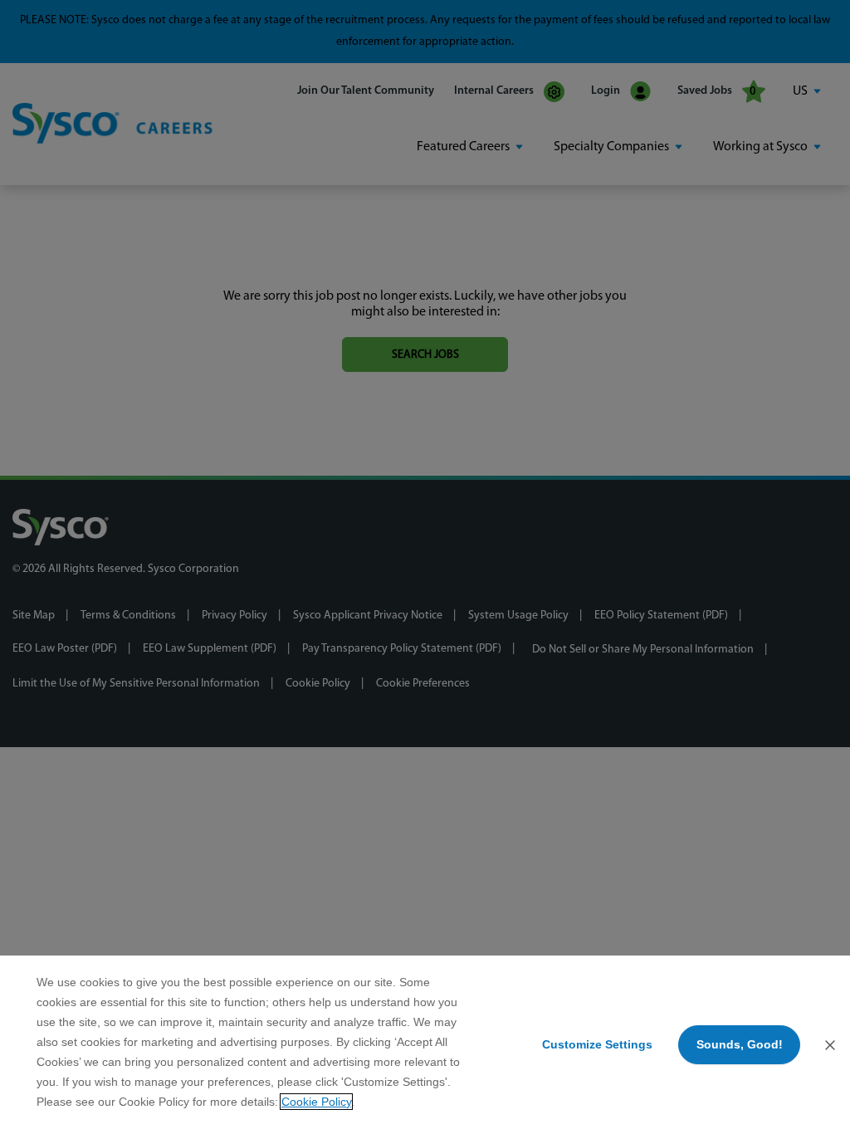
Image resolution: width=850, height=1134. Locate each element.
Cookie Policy (316, 1101)
